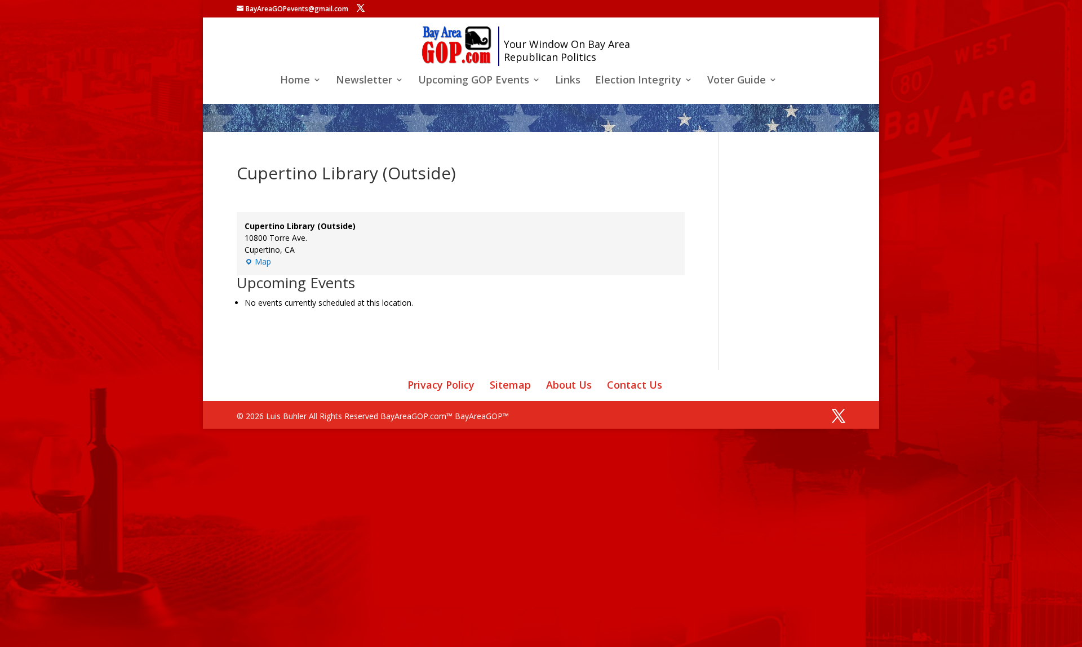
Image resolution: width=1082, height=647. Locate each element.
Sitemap (510, 384)
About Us (569, 384)
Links (567, 81)
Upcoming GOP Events (473, 81)
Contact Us (634, 384)
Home (295, 81)
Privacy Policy (441, 384)
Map (258, 261)
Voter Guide (736, 81)
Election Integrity (638, 81)
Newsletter (364, 81)
